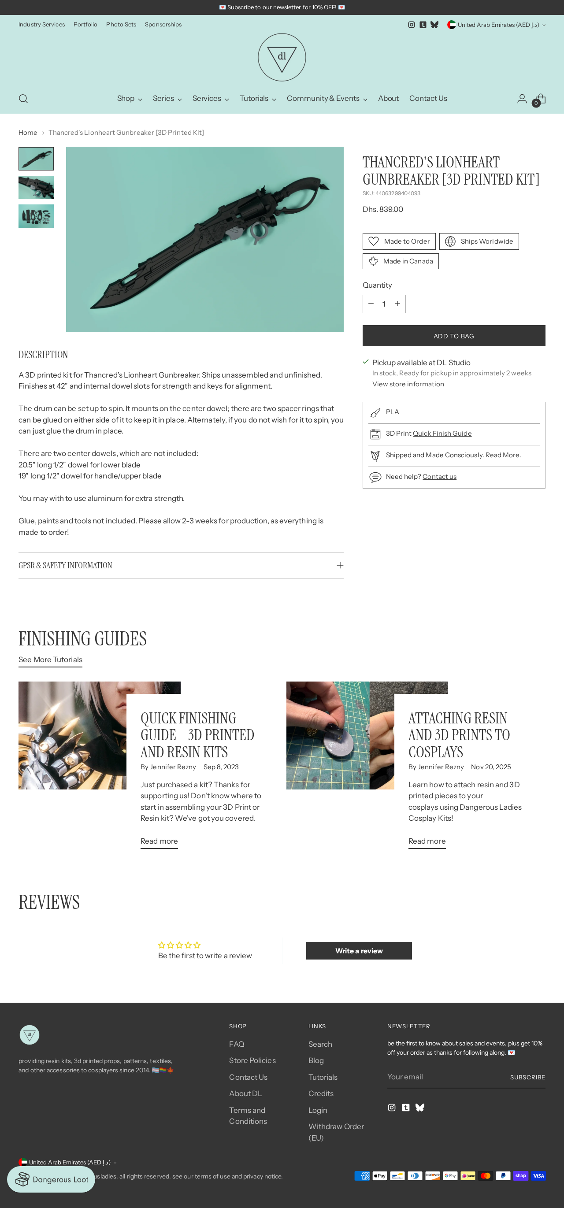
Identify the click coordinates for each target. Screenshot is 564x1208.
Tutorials (323, 1077)
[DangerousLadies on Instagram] (412, 25)
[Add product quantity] (397, 303)
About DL (245, 1093)
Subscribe (527, 1077)
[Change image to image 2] (36, 187)
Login (317, 1110)
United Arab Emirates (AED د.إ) (498, 24)
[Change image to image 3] (36, 216)
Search (320, 1044)
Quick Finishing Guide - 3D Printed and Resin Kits (198, 735)
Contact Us (248, 1077)
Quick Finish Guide (442, 433)
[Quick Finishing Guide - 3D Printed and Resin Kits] (99, 769)
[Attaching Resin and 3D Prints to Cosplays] (367, 769)
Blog (316, 1060)
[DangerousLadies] (282, 57)
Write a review (359, 950)
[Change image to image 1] (36, 158)
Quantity (378, 285)
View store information (408, 383)
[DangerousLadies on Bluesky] (434, 25)
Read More (502, 455)
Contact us (439, 476)
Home (28, 132)
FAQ (236, 1044)
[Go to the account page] (522, 98)
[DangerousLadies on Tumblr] (423, 25)
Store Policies (252, 1060)
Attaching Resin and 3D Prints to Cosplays (459, 735)
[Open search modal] (23, 98)
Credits (321, 1093)
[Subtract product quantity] (371, 303)
